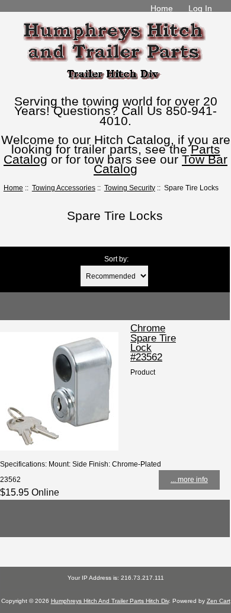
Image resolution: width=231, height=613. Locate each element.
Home (161, 8)
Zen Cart (218, 601)
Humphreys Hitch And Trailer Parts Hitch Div (110, 601)
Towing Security (129, 187)
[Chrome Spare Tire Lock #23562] (59, 448)
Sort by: (116, 259)
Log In (200, 8)
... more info (189, 479)
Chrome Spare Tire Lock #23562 (153, 342)
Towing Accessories (63, 187)
